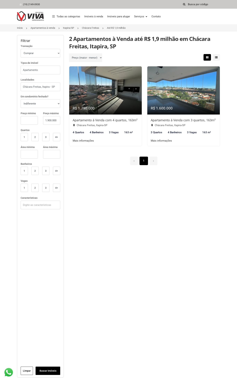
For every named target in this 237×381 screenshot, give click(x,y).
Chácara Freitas (90, 28)
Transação (26, 46)
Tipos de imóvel (29, 63)
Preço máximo (51, 113)
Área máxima (50, 147)
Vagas (24, 180)
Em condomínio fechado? (34, 96)
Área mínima (28, 147)
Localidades (27, 79)
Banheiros (26, 164)
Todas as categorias (68, 16)
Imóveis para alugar (118, 16)
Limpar (27, 370)
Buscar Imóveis (48, 370)
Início (20, 28)
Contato (156, 16)
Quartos (25, 130)
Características (29, 197)
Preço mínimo (28, 113)
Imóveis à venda (93, 16)
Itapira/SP (68, 28)
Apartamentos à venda (43, 28)
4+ (56, 137)
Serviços (139, 16)
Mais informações (83, 140)
